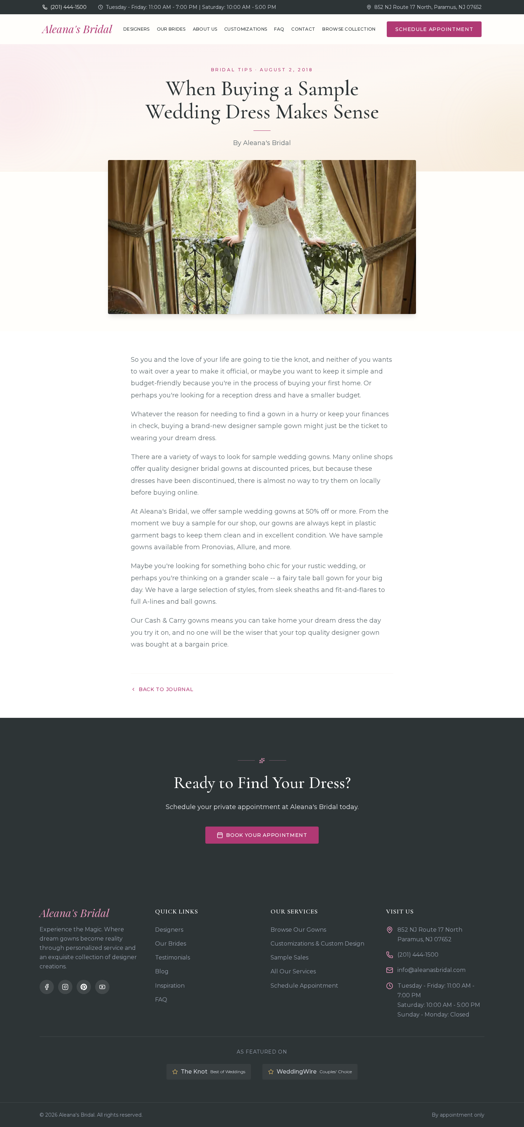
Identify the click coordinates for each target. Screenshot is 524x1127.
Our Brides (171, 29)
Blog (162, 971)
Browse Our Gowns (298, 929)
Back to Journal (166, 689)
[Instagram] (65, 987)
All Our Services (293, 971)
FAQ (279, 29)
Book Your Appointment (266, 835)
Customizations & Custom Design (317, 943)
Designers (136, 29)
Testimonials (172, 957)
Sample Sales (289, 957)
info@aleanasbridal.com (431, 970)
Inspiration (170, 985)
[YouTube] (102, 987)
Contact (303, 29)
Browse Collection (348, 29)
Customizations (245, 29)
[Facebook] (47, 987)
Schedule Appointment (434, 29)
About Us (205, 29)
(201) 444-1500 (417, 954)
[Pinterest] (84, 987)
